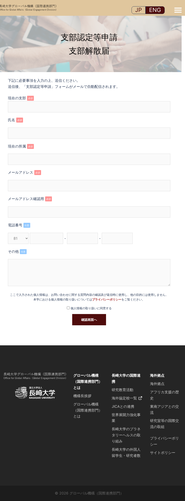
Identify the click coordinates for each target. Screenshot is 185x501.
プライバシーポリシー (106, 299)
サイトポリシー (162, 452)
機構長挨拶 (82, 396)
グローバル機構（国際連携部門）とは (87, 381)
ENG (155, 10)
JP (138, 10)
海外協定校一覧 (124, 398)
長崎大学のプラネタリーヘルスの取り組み (126, 435)
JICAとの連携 (123, 406)
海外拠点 (157, 375)
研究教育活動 (122, 389)
